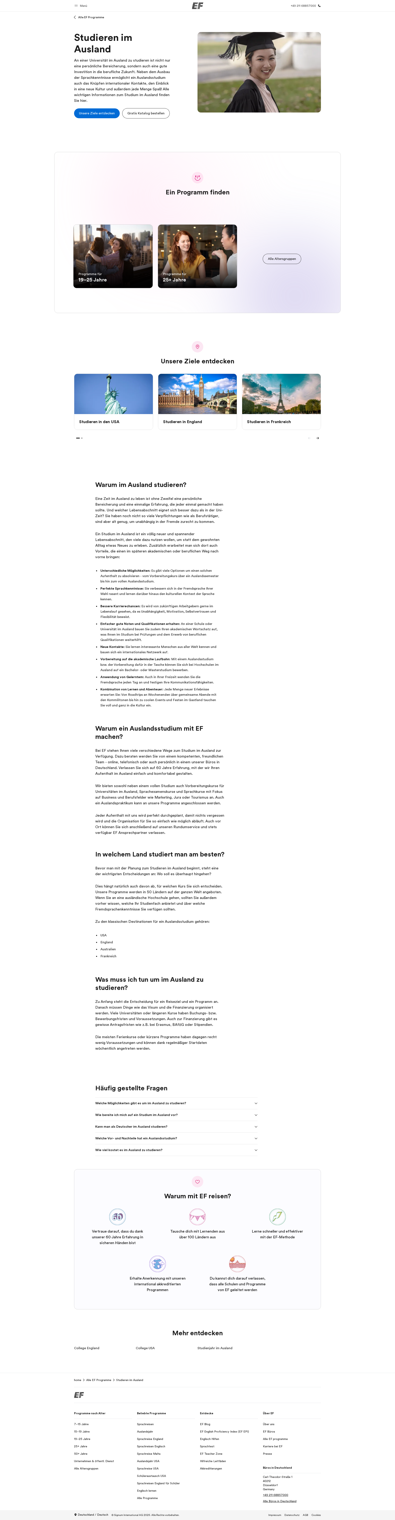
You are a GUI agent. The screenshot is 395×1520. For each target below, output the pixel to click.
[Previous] (309, 438)
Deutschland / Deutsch (93, 1514)
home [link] (77, 1380)
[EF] (197, 5)
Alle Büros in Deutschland (279, 1501)
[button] (81, 5)
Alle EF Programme (91, 17)
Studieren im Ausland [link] (129, 1380)
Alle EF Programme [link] (98, 1380)
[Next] (317, 438)
